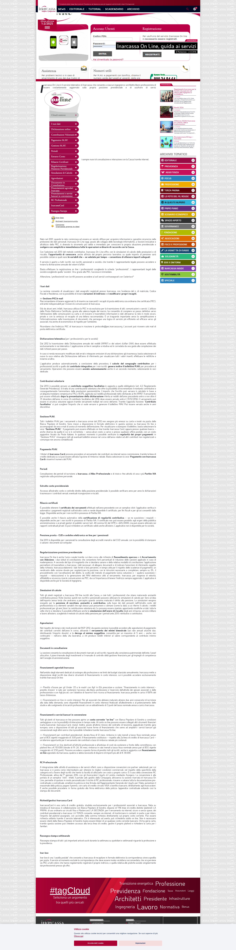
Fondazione (154, 890)
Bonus (185, 906)
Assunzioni (180, 890)
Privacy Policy (134, 923)
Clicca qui (78, 936)
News (62, 9)
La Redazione (98, 923)
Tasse (170, 890)
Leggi (191, 890)
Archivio (133, 9)
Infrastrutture (179, 898)
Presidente (155, 898)
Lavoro (147, 906)
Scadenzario (114, 9)
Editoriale (76, 9)
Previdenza (125, 890)
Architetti (128, 898)
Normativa (170, 906)
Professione (170, 883)
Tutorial (94, 9)
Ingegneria (125, 906)
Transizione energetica (136, 883)
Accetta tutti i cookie (96, 943)
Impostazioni (140, 943)
